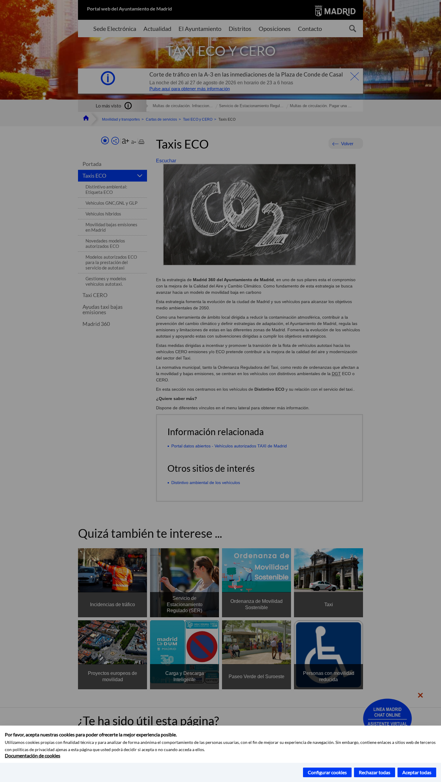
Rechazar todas (374, 772)
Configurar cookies (327, 772)
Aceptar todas (416, 772)
